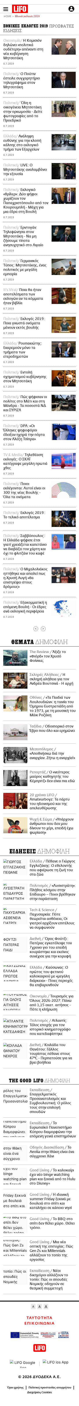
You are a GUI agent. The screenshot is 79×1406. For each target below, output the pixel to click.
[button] (5, 9)
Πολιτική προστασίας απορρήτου (50, 1387)
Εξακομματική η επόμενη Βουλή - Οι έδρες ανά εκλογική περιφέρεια (25, 607)
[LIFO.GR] (20, 10)
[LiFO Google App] (23, 1364)
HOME (7, 16)
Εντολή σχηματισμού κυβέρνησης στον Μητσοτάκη (25, 376)
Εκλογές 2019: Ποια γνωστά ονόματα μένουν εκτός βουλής (24, 323)
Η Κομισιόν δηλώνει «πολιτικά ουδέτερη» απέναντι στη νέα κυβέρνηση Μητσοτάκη (23, 49)
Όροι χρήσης (15, 1387)
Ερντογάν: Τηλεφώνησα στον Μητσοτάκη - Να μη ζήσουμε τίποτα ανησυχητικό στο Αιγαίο (23, 236)
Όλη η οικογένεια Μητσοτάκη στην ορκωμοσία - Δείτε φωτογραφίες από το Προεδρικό (22, 111)
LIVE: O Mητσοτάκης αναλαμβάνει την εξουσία (25, 169)
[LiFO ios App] (56, 1363)
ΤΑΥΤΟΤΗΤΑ (39, 1318)
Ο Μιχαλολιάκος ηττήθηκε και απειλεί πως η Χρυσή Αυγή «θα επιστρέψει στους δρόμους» (25, 578)
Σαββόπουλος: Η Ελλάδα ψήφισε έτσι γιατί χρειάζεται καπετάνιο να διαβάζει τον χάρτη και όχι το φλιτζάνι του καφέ (25, 544)
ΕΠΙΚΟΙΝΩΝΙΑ (39, 1323)
